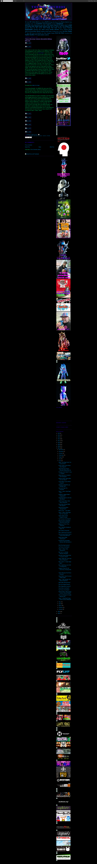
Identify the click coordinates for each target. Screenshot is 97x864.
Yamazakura (67, 33)
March (60, 605)
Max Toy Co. (51, 26)
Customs (39, 23)
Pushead (69, 27)
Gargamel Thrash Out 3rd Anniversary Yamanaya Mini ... (65, 570)
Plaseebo (60, 27)
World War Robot (59, 33)
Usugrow (53, 33)
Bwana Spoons (65, 22)
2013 (59, 437)
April (60, 603)
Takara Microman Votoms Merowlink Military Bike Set (38, 40)
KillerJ (44, 25)
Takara (44, 135)
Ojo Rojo (36, 27)
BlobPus (47, 22)
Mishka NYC (68, 26)
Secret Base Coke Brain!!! (64, 588)
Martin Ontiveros (43, 26)
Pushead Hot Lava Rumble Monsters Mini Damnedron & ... (65, 542)
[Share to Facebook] (29, 137)
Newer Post (27, 147)
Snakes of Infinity (52, 31)
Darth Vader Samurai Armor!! (64, 582)
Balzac (40, 22)
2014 (59, 435)
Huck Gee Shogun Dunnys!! (64, 584)
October (60, 453)
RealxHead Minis (37, 29)
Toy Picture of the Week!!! (64, 547)
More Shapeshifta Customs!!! (65, 586)
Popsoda (64, 27)
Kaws (42, 25)
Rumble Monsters (54, 29)
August (60, 457)
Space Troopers (59, 31)
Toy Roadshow (38, 33)
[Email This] (25, 137)
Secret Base (33, 31)
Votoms (48, 135)
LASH (47, 25)
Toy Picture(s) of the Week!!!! (65, 519)
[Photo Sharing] (28, 43)
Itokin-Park (27, 25)
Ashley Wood (35, 22)
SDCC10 (27, 31)
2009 (59, 444)
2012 (59, 438)
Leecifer (65, 25)
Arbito (28, 22)
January (60, 609)
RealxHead (29, 29)
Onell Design (46, 27)
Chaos (70, 22)
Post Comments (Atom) (36, 149)
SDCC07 (61, 29)
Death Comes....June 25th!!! (64, 510)
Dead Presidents (47, 23)
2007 (59, 448)
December (61, 449)
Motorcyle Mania (29, 27)
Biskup (43, 22)
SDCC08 (66, 29)
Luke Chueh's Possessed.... (64, 530)
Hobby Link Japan (35, 85)
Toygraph (49, 33)
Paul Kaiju (54, 27)
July (60, 458)
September (61, 455)
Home (40, 147)
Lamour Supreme (54, 25)
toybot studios (48, 7)
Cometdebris (27, 23)
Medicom (57, 26)
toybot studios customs (43, 34)
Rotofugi (47, 29)
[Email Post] (38, 134)
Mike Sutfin (62, 26)
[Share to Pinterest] (31, 137)
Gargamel (59, 23)
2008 (59, 446)
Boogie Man (52, 22)
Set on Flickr (41, 52)
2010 (59, 442)
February (61, 607)
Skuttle (46, 31)
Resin (43, 29)
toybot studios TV (31, 34)
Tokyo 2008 (29, 33)
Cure (35, 23)
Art (30, 22)
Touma (33, 33)
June (60, 460)
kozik (71, 33)
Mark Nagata (35, 26)
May (60, 601)
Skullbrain (43, 31)
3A (25, 22)
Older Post (52, 147)
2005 (59, 613)
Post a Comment (28, 145)
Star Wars (65, 31)
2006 (59, 611)
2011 (59, 440)
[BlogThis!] (27, 137)
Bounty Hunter (58, 22)
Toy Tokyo (44, 33)
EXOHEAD (54, 23)
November (61, 451)
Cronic (32, 23)
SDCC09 (70, 29)
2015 (59, 433)
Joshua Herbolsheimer (35, 25)
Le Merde (61, 25)
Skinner (38, 31)
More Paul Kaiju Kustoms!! (64, 545)
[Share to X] (28, 137)
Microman (31, 135)
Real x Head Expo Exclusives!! (65, 532)
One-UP (40, 27)
